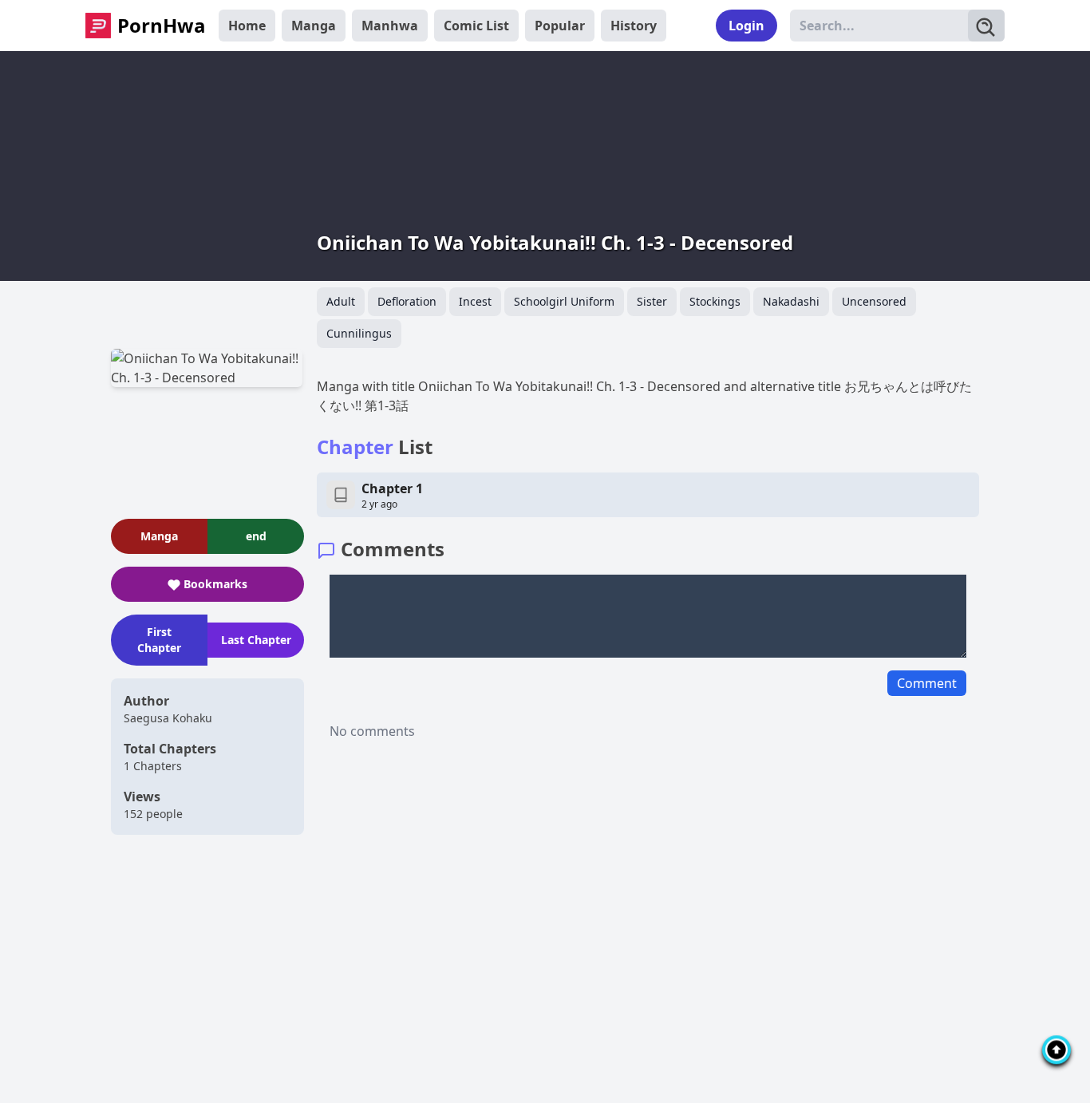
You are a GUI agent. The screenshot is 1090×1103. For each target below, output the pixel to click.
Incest (475, 301)
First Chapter (159, 639)
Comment (927, 683)
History (633, 25)
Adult (340, 301)
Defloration (406, 301)
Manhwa (389, 25)
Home (247, 25)
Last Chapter (256, 639)
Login (746, 25)
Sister (652, 301)
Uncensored (874, 301)
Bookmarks (215, 583)
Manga (313, 25)
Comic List (476, 25)
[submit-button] (986, 26)
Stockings (714, 301)
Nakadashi (791, 301)
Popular (560, 25)
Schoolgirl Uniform (564, 301)
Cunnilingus (359, 333)
